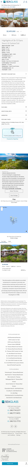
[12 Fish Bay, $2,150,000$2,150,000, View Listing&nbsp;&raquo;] (16, 219)
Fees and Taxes (6, 119)
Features (4, 107)
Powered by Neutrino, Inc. (7, 433)
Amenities (4, 115)
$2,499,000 (5, 264)
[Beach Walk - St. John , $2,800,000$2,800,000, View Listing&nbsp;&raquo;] (13, 221)
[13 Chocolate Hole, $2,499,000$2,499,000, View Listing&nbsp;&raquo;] (14, 220)
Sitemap (18, 435)
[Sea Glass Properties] (10, 2)
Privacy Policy (18, 433)
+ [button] (2, 208)
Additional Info (6, 111)
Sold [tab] (9, 241)
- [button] (2, 210)
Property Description (8, 74)
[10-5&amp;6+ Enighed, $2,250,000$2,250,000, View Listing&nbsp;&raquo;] (12, 218)
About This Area (14, 191)
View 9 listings (14, 195)
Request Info (10, 463)
